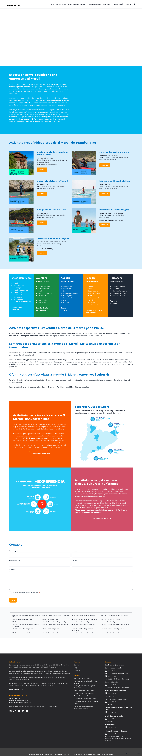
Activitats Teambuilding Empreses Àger (84, 619)
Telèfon (75, 560)
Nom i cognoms (14, 551)
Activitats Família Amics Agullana (22, 629)
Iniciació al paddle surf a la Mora (114, 181)
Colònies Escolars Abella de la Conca (83, 615)
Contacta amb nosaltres (40, 453)
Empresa (74, 551)
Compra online (61, 4)
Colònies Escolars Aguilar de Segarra (83, 624)
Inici (52, 4)
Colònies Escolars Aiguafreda (21, 633)
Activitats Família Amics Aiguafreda (112, 629)
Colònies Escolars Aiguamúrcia (111, 633)
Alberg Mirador (119, 4)
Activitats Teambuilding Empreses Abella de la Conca (26, 616)
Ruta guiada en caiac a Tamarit (114, 152)
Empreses (106, 4)
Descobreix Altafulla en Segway (114, 209)
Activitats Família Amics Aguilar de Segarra (55, 624)
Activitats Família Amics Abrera (22, 619)
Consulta (12, 569)
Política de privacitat (32, 593)
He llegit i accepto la (26, 593)
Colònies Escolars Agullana (50, 629)
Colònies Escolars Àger (19, 622)
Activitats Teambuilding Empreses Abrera (114, 615)
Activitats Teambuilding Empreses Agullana (115, 624)
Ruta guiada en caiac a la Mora (51, 209)
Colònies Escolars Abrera (50, 619)
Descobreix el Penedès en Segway (53, 238)
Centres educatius (94, 4)
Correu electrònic (15, 560)
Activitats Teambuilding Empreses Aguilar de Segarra (25, 625)
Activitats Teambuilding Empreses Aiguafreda (82, 629)
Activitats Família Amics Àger (110, 619)
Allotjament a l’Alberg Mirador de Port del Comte (53, 153)
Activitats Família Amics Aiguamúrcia (83, 633)
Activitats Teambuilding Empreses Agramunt (56, 622)
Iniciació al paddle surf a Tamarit (52, 181)
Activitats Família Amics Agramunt (82, 622)
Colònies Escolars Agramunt (110, 622)
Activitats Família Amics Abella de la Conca (55, 615)
